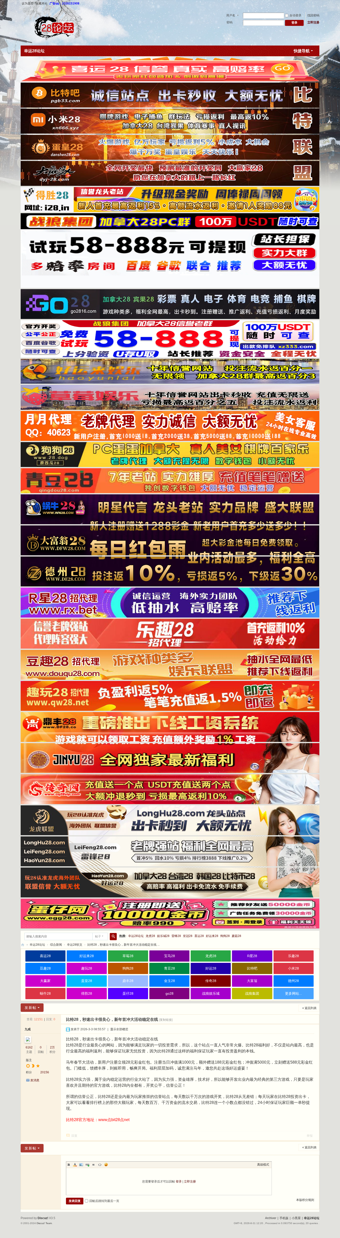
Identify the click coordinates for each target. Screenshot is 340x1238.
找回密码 (313, 15)
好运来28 (212, 936)
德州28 (293, 981)
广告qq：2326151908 (64, 3)
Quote (93, 1164)
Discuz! (43, 1218)
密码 (229, 22)
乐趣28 (293, 956)
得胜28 (86, 993)
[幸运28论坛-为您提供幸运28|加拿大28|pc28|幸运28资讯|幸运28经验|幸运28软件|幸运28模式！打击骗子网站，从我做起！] (56, 26)
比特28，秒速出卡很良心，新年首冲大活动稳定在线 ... (123, 944)
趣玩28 (86, 968)
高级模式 (263, 1164)
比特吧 (252, 968)
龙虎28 (150, 936)
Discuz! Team (44, 1223)
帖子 (98, 936)
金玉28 (169, 981)
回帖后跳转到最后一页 (104, 1201)
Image (81, 1164)
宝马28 (169, 956)
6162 (29, 1047)
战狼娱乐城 (211, 993)
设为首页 (28, 3)
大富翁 (252, 981)
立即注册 (313, 22)
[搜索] (113, 936)
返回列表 (311, 1008)
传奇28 (210, 981)
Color (74, 1164)
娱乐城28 (163, 936)
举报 (310, 1135)
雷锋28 (176, 936)
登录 (179, 1181)
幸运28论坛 (34, 51)
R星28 (252, 956)
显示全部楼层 (119, 1029)
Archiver (270, 1218)
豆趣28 (45, 968)
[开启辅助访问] (318, 3)
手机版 (284, 1218)
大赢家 (45, 981)
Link (87, 1164)
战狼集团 (252, 993)
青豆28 (169, 968)
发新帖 (31, 1008)
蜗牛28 (45, 993)
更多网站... (293, 993)
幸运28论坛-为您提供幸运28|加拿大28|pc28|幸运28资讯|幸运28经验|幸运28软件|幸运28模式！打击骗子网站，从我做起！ (23, 944)
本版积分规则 (305, 1200)
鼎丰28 (127, 981)
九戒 (28, 1029)
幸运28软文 (74, 944)
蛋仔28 (127, 993)
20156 (44, 1072)
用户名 (230, 15)
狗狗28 (225, 936)
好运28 (210, 968)
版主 (29, 1060)
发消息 (34, 1080)
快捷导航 (302, 51)
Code (99, 1164)
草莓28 (127, 956)
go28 (169, 993)
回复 (74, 1135)
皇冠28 (187, 936)
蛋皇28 (86, 981)
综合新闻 (56, 944)
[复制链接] (165, 1020)
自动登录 (295, 15)
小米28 (293, 968)
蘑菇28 (236, 936)
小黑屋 (296, 1218)
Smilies (106, 1164)
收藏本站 (42, 3)
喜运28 (199, 936)
